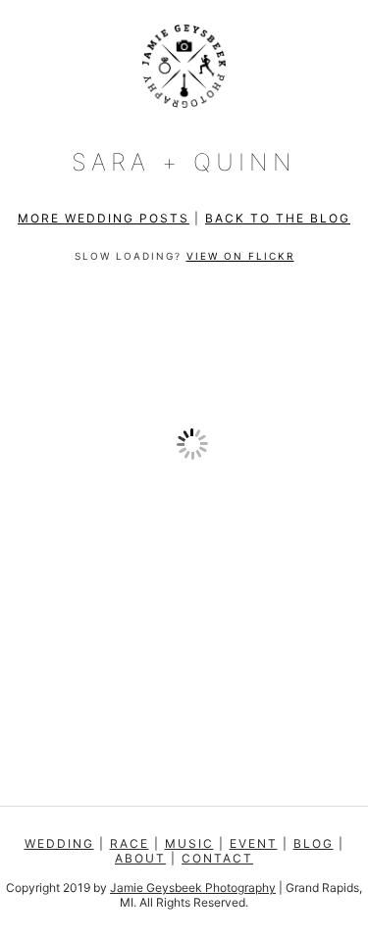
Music (189, 843)
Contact (217, 858)
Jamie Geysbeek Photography (193, 887)
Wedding (59, 843)
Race (129, 843)
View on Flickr (240, 256)
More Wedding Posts (103, 218)
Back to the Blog (277, 218)
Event (254, 843)
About (140, 858)
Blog (313, 843)
